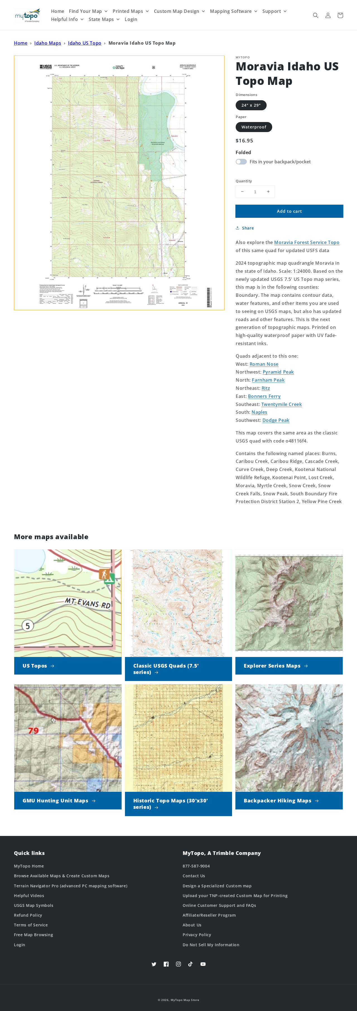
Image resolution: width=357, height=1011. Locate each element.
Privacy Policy (197, 934)
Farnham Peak (268, 380)
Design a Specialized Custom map (217, 885)
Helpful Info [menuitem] (64, 19)
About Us (192, 925)
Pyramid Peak (278, 372)
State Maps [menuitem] (101, 19)
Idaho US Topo (85, 43)
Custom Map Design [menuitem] (176, 11)
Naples (259, 412)
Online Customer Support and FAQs (219, 905)
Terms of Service (31, 925)
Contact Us (194, 875)
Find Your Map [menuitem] (85, 11)
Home (20, 43)
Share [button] (248, 228)
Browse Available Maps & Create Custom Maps (61, 875)
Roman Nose (264, 364)
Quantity (244, 180)
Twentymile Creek (281, 404)
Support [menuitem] (271, 11)
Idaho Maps (47, 43)
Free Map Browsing (33, 934)
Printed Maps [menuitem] (128, 11)
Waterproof (254, 127)
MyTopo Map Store (185, 1000)
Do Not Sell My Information (211, 944)
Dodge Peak (276, 420)
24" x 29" (251, 104)
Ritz (266, 388)
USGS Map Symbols (34, 905)
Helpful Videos (29, 895)
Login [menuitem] (131, 19)
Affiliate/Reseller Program (209, 915)
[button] (316, 15)
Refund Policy (28, 915)
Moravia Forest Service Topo (306, 242)
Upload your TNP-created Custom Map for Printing (235, 895)
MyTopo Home (29, 866)
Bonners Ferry (264, 396)
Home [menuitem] (57, 11)
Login (19, 944)
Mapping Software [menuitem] (231, 11)
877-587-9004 (196, 866)
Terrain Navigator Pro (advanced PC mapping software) (70, 885)
